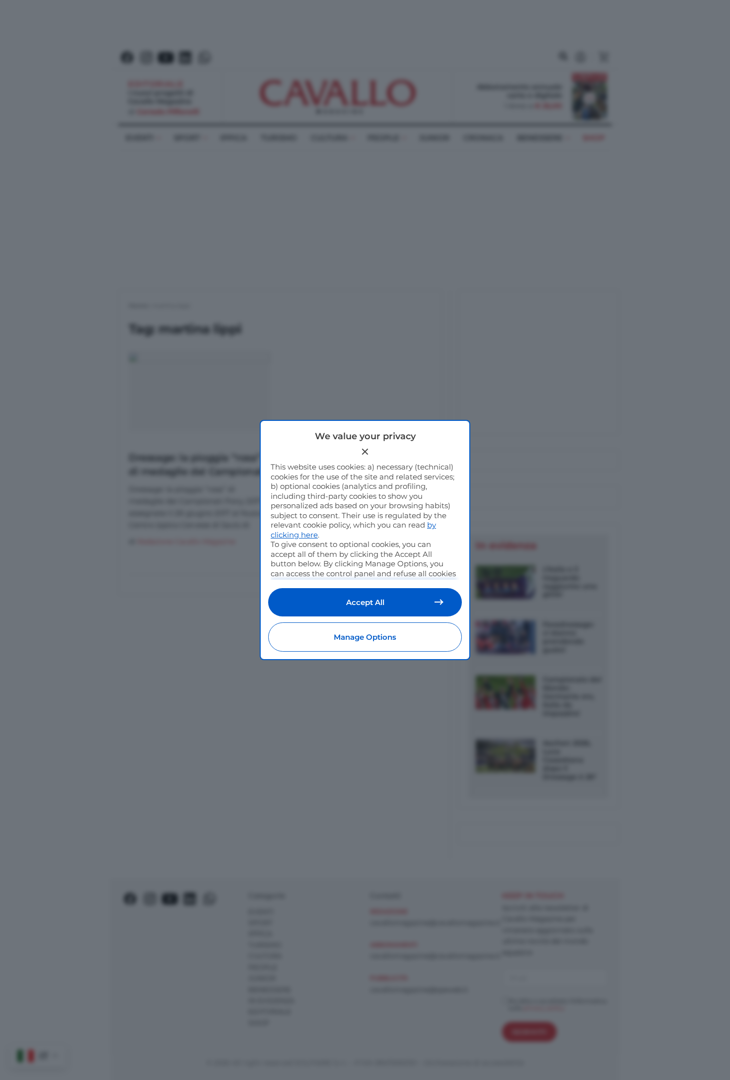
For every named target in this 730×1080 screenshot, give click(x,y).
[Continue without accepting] (365, 452)
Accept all (365, 602)
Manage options (365, 637)
